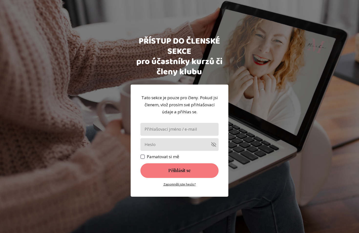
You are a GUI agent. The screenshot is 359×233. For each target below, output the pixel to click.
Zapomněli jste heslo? (179, 184)
